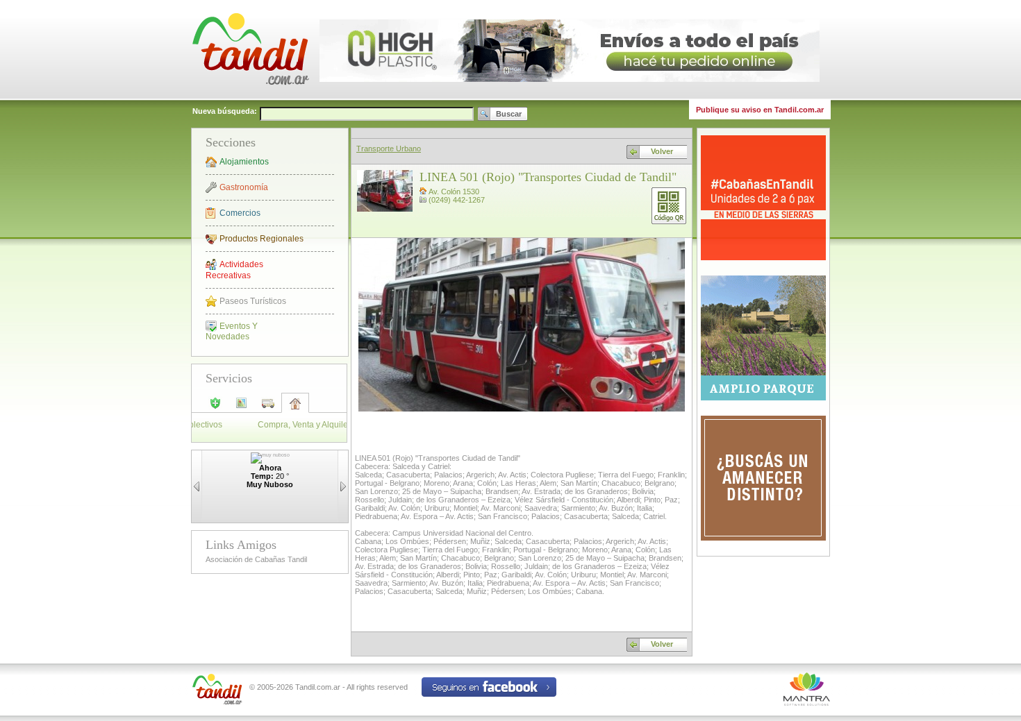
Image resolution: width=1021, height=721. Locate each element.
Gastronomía (243, 187)
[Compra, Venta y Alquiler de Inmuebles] (295, 408)
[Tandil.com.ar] (250, 97)
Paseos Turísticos (252, 301)
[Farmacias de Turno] (215, 407)
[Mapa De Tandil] (242, 407)
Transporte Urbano (388, 148)
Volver (662, 151)
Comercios (239, 213)
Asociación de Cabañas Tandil (256, 559)
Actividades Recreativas (234, 270)
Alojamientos (244, 162)
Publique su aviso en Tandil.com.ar (760, 109)
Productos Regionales (261, 239)
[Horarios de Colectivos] (268, 407)
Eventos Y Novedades (232, 331)
